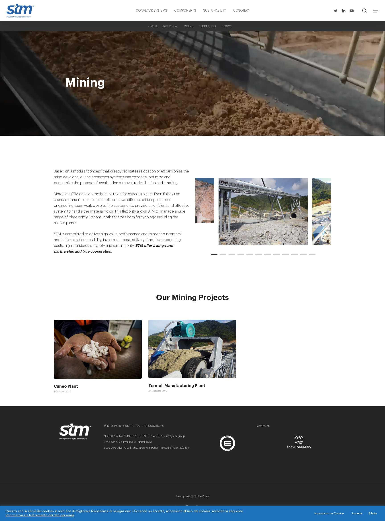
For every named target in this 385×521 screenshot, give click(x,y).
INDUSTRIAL (170, 26)
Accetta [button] (357, 513)
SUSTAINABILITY (214, 10)
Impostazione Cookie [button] (329, 513)
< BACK (152, 26)
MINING (189, 26)
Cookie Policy (201, 496)
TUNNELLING (207, 26)
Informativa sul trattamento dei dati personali (40, 515)
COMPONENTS (185, 10)
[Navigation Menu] (376, 10)
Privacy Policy (184, 496)
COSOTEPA (241, 10)
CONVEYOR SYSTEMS (151, 10)
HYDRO (226, 26)
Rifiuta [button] (373, 513)
